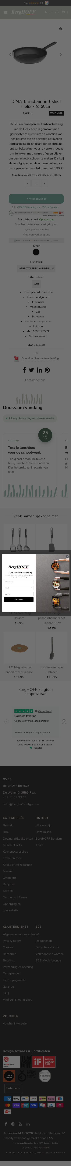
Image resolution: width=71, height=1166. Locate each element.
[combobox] (18, 588)
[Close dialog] (67, 556)
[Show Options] (31, 588)
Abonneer (18, 600)
